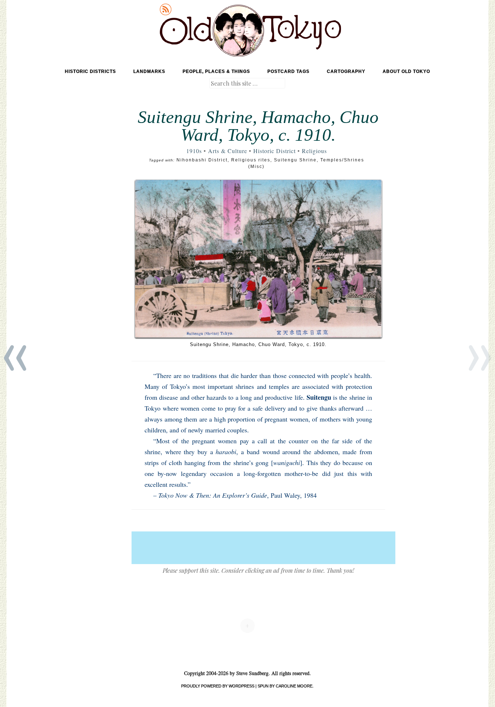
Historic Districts (90, 71)
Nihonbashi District (202, 160)
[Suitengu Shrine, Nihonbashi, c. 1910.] (258, 259)
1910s (194, 151)
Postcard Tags (288, 71)
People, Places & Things (216, 71)
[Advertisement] (263, 547)
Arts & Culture (227, 151)
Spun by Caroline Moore (285, 686)
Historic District (274, 151)
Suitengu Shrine (295, 160)
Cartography (346, 71)
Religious (314, 151)
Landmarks (149, 71)
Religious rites (250, 160)
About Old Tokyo (406, 71)
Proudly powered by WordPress (217, 686)
